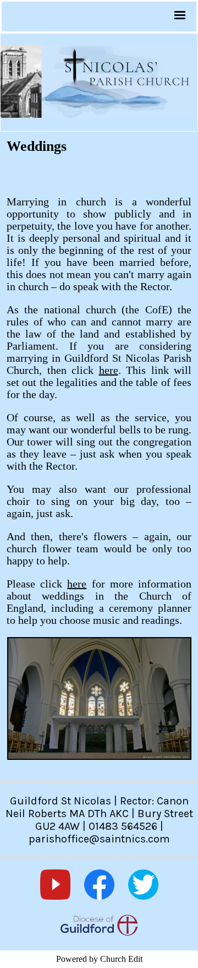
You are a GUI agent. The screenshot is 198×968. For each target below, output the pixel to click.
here (108, 370)
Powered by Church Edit (99, 959)
